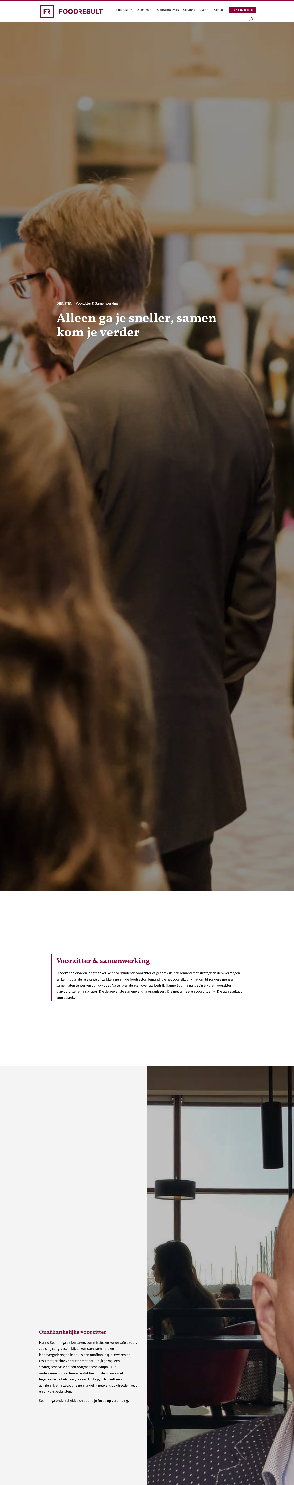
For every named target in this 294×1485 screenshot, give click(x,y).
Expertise (122, 10)
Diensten (143, 10)
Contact (219, 10)
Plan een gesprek (243, 9)
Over (202, 10)
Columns (189, 10)
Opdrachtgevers (168, 10)
